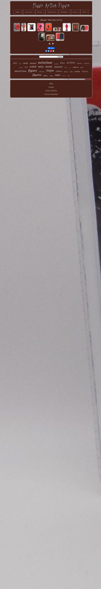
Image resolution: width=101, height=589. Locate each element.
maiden (21, 67)
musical (58, 66)
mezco (66, 71)
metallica (20, 71)
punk (81, 67)
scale (71, 71)
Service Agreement (51, 94)
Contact (51, 87)
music (48, 66)
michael (33, 63)
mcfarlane (45, 62)
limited (85, 71)
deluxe (45, 75)
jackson (86, 63)
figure (32, 70)
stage (65, 67)
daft (26, 67)
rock (69, 75)
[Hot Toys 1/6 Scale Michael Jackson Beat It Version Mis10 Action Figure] (60, 41)
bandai (77, 71)
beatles (79, 63)
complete (56, 63)
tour (70, 67)
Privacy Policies (51, 90)
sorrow (64, 75)
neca (40, 66)
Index (51, 83)
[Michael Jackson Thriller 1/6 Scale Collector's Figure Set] (48, 31)
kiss (62, 62)
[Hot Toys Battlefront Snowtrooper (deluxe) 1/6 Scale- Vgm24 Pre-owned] (41, 41)
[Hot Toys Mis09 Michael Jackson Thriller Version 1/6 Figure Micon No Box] (66, 31)
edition (59, 71)
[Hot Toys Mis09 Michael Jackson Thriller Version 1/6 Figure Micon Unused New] (16, 31)
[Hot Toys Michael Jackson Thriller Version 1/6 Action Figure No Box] (24, 31)
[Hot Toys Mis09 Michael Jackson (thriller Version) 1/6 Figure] (41, 31)
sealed (33, 66)
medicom (76, 67)
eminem (41, 71)
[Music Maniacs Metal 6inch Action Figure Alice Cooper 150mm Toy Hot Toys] (31, 31)
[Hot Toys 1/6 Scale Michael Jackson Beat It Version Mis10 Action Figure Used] (84, 31)
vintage (51, 75)
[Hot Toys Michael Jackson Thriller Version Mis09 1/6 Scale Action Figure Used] (57, 31)
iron (20, 63)
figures (37, 74)
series (25, 63)
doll (15, 63)
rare (57, 74)
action (71, 62)
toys (50, 71)
